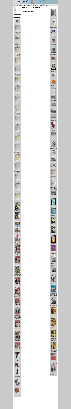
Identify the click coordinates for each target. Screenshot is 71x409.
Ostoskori (15, 10)
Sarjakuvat (17, 4)
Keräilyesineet (37, 4)
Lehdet (21, 4)
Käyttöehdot (15, 9)
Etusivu (15, 7)
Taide (40, 5)
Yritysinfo (15, 11)
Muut (46, 5)
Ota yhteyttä (15, 12)
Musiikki (24, 4)
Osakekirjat (37, 5)
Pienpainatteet (28, 4)
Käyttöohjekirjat (15, 5)
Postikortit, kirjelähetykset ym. (29, 5)
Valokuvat (41, 4)
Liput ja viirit (46, 4)
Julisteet (32, 4)
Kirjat (14, 4)
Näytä (17, 33)
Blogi (14, 8)
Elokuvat (42, 5)
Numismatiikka (21, 5)
